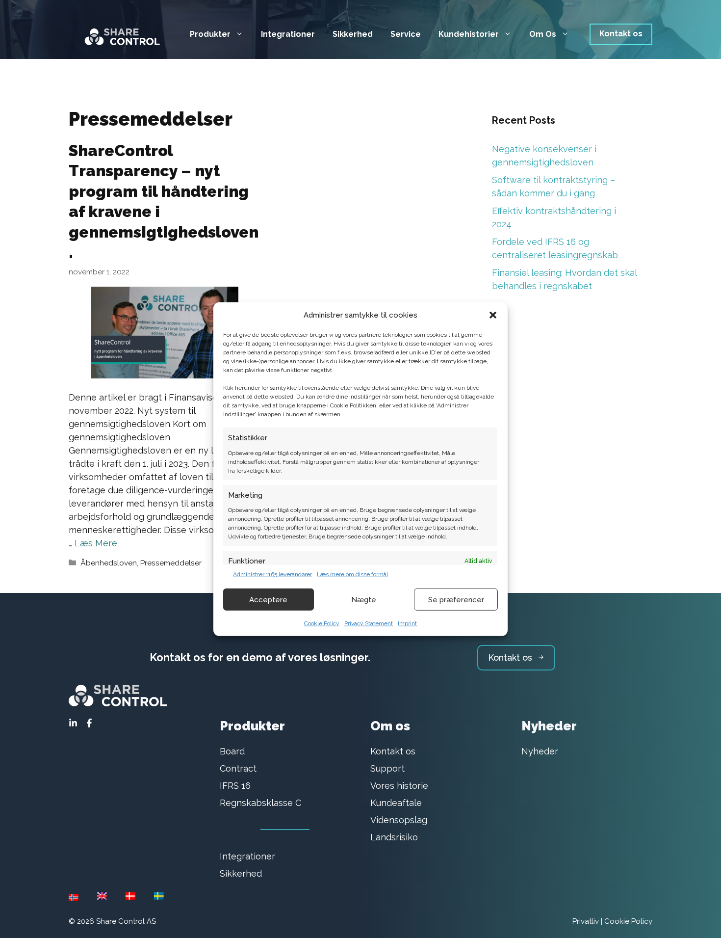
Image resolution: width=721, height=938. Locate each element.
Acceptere (268, 599)
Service (405, 34)
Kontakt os (621, 33)
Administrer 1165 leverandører (272, 574)
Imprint (407, 623)
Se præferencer (456, 599)
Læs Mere (96, 543)
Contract (238, 768)
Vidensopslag (398, 820)
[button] (493, 315)
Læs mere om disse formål (352, 574)
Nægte (363, 599)
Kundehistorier (468, 34)
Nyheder (539, 751)
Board (232, 751)
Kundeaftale (396, 803)
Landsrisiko (394, 837)
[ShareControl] (118, 33)
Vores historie (399, 785)
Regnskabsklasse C (260, 803)
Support (387, 768)
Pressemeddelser (171, 563)
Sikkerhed (353, 34)
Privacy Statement (368, 623)
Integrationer (288, 34)
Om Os (542, 34)
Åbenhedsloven (108, 563)
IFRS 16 (235, 785)
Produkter (210, 34)
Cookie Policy (321, 623)
